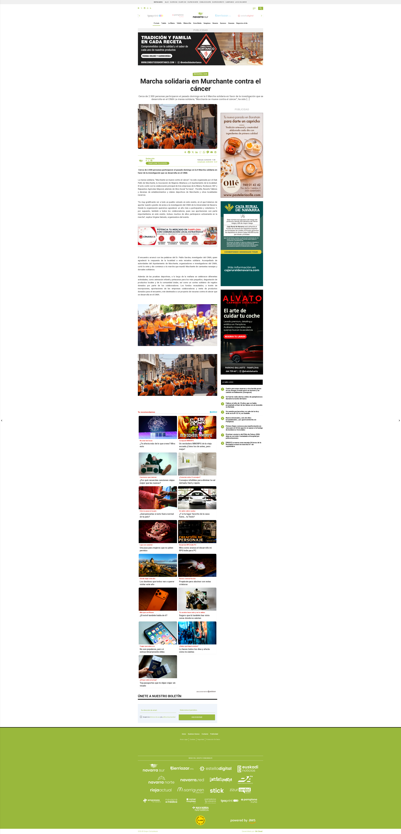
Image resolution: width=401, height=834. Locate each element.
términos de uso (155, 717)
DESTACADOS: (158, 2)
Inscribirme (196, 717)
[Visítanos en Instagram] (144, 8)
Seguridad (200, 739)
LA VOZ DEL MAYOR (241, 2)
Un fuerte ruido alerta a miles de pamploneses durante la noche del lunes (242, 398)
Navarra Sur (200, 74)
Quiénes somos (194, 734)
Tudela (163, 23)
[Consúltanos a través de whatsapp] (147, 8)
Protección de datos (213, 739)
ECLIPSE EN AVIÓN (193, 2)
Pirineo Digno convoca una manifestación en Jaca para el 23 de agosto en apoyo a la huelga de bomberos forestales (242, 428)
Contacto (205, 734)
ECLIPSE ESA (173, 2)
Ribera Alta (187, 23)
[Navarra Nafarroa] (200, 808)
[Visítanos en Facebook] (138, 8)
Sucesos (223, 23)
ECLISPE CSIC (182, 2)
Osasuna (231, 23)
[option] (200, 16)
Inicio (184, 734)
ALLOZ (167, 2)
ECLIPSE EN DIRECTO (218, 2)
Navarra (215, 23)
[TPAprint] (230, 801)
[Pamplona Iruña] (249, 801)
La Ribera (171, 23)
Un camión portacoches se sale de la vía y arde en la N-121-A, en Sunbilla (240, 412)
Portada (156, 23)
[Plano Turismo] (210, 801)
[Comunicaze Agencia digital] (200, 749)
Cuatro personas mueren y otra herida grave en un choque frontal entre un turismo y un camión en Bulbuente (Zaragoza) (241, 390)
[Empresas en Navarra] (152, 801)
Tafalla (179, 23)
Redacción (150, 158)
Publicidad (214, 734)
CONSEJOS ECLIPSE (205, 2)
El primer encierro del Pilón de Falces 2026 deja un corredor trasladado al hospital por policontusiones (241, 436)
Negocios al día (241, 23)
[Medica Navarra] (171, 801)
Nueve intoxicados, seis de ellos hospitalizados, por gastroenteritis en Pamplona (239, 420)
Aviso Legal (184, 739)
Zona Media (197, 23)
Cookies (192, 739)
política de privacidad (168, 717)
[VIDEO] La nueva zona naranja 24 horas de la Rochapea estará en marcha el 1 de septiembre (241, 444)
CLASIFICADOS (229, 2)
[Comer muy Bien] (191, 801)
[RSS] (150, 8)
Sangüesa (207, 23)
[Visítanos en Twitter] (141, 8)
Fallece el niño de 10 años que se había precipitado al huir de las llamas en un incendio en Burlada (242, 405)
